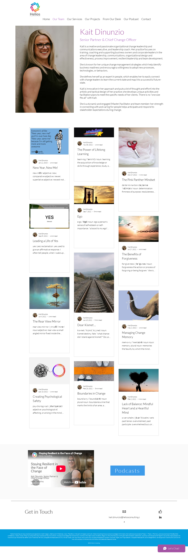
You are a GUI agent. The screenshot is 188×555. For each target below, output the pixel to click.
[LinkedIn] (160, 517)
